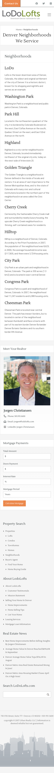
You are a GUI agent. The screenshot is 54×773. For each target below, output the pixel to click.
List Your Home (15, 615)
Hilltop (10, 232)
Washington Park (19, 96)
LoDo (9, 68)
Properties (10, 531)
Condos (11, 541)
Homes (11, 550)
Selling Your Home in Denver (18, 600)
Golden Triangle (18, 167)
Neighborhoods (12, 555)
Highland (12, 142)
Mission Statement (16, 595)
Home (19, 29)
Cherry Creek (16, 207)
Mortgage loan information (18, 624)
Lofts (10, 536)
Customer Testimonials (18, 591)
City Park (12, 260)
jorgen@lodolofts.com (24, 421)
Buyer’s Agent (11, 560)
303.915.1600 (19, 416)
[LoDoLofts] (21, 14)
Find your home (15, 564)
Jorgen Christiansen (25, 427)
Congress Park (17, 281)
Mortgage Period (11, 489)
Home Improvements (17, 605)
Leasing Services (12, 619)
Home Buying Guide (17, 569)
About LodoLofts (13, 586)
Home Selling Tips (16, 610)
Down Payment (10, 464)
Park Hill (12, 114)
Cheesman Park (18, 303)
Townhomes (13, 545)
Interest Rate (9, 476)
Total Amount (9, 451)
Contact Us (11, 3)
